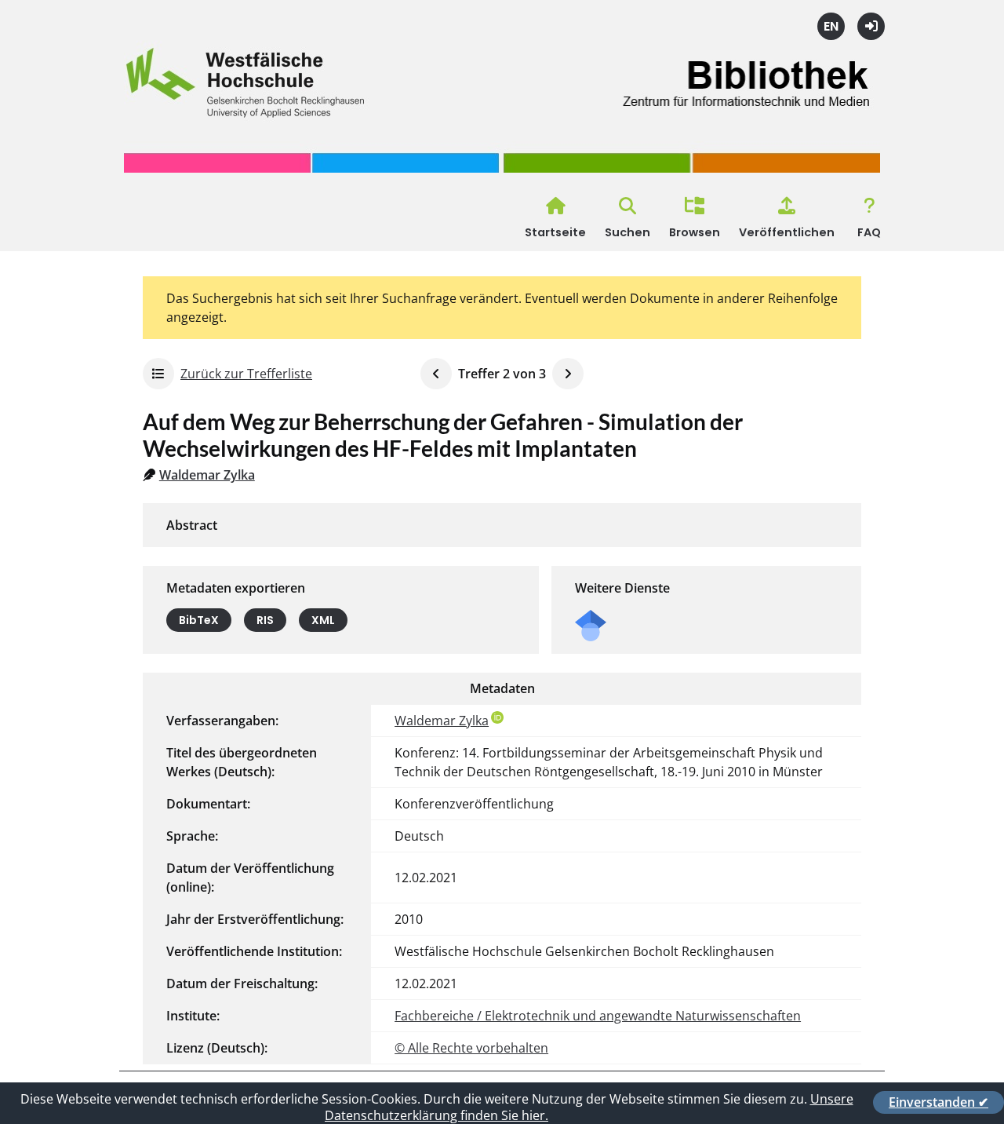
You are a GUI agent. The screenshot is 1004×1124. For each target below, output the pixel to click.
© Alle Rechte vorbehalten (471, 1047)
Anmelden (871, 26)
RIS (265, 620)
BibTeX (199, 620)
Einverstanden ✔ (938, 1102)
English (831, 26)
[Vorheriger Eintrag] (436, 373)
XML (323, 620)
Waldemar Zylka (207, 475)
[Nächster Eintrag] (568, 373)
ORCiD (497, 717)
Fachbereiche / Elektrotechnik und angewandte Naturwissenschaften (598, 1015)
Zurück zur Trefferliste (246, 373)
